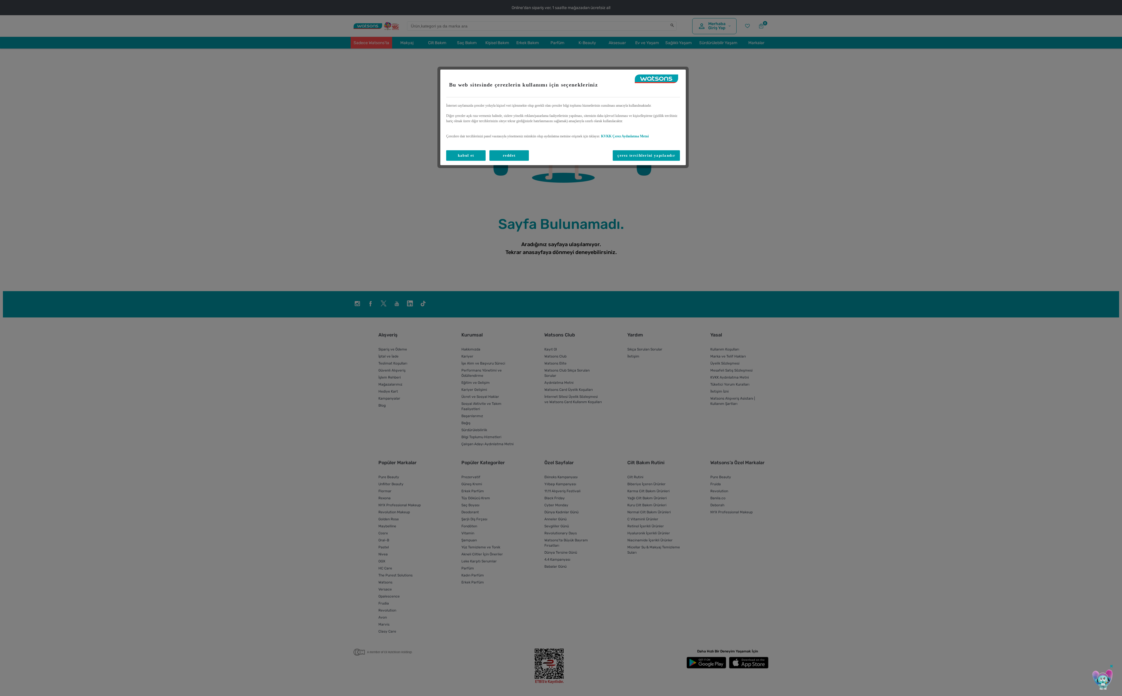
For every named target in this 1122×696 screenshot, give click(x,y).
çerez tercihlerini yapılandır (646, 155)
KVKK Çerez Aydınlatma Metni (625, 136)
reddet (509, 155)
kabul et (466, 155)
